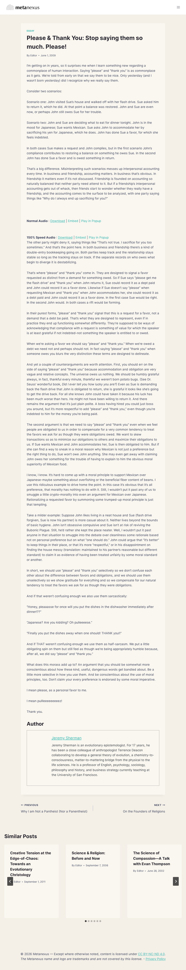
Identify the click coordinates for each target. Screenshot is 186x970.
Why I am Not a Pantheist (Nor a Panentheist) (54, 808)
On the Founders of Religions (144, 808)
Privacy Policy (156, 959)
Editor (33, 55)
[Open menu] (178, 7)
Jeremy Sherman (67, 738)
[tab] (86, 921)
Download (57, 221)
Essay (31, 30)
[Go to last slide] (10, 881)
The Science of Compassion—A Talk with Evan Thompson (151, 858)
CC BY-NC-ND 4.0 (151, 954)
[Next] (176, 881)
